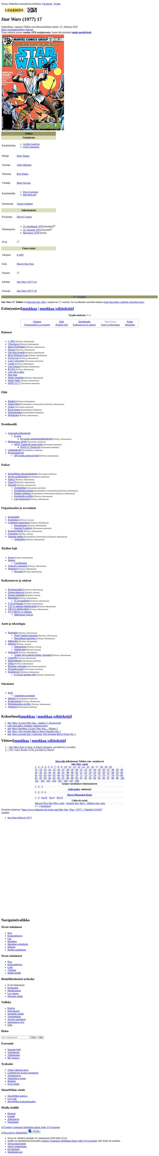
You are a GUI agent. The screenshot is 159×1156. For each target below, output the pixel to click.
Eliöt (61, 321)
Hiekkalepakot (15, 412)
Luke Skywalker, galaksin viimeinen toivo (124, 302)
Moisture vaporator (17, 666)
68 (67, 775)
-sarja (79, 764)
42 (40, 772)
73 (90, 775)
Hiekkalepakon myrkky (19, 704)
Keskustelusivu (14, 935)
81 (36, 778)
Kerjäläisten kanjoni (24, 490)
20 (110, 767)
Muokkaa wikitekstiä (17, 944)
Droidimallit (84, 321)
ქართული (13, 1119)
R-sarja (17, 436)
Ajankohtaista (14, 1016)
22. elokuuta (29, 230)
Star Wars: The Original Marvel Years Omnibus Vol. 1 (34, 731)
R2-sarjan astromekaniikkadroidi (36, 438)
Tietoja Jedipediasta (17, 1146)
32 (85, 769)
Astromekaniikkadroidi (19, 433)
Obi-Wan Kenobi (16, 352)
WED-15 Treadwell (30, 447)
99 (117, 778)
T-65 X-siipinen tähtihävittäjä (22, 606)
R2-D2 (11, 369)
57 (108, 772)
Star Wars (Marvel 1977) (19, 817)
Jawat (11, 557)
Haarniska (13, 632)
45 (54, 772)
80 (121, 775)
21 (36, 769)
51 (81, 772)
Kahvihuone (13, 1011)
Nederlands (13, 1122)
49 (72, 772)
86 (58, 778)
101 (37, 781)
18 (101, 767)
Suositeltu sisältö (15, 1013)
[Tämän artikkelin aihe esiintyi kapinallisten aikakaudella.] (30, 11)
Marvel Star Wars (25, 264)
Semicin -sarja (85, 803)
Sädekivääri (20, 649)
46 (58, 772)
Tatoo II (12, 482)
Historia (11, 947)
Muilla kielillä (14, 973)
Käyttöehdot (13, 1149)
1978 (40, 226)
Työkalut (11, 970)
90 (76, 778)
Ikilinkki (11, 1081)
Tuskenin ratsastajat (17, 566)
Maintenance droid (17, 441)
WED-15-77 (14, 383)
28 (67, 769)
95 (99, 778)
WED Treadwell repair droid (28, 444)
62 (40, 775)
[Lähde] (82, 296)
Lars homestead (22, 499)
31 (81, 769)
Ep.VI (60, 797)
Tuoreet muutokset (16, 1019)
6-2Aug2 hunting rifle (25, 674)
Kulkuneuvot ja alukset (84, 324)
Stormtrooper (20, 525)
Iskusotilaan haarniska (25, 638)
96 (103, 778)
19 (106, 767)
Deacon (12, 349)
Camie (11, 363)
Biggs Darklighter (16, 347)
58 (112, 772)
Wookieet (12, 568)
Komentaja (13, 519)
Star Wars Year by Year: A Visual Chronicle (30, 747)
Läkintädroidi (14, 450)
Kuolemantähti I (16, 589)
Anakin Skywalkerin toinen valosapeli (33, 655)
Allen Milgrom (24, 165)
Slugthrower (14, 672)
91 (81, 778)
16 (92, 767)
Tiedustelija (19, 539)
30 (76, 769)
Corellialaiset (20, 563)
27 (63, 769)
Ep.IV (44, 797)
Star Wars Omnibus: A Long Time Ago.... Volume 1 (32, 728)
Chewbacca (13, 344)
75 (99, 775)
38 (112, 769)
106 (65, 781)
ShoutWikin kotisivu (17, 1096)
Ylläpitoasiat (13, 1055)
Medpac (12, 698)
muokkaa (29, 309)
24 (49, 769)
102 (42, 781)
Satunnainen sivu (15, 1022)
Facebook (47, 3)
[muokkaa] (45, 806)
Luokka (5, 812)
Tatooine (12, 485)
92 (85, 778)
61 (36, 775)
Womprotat (13, 415)
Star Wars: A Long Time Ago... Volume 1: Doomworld (34, 723)
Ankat (11, 406)
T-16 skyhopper (15, 603)
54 (94, 772)
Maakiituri (13, 598)
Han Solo (12, 374)
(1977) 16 (27, 282)
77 (108, 775)
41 (36, 772)
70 (76, 775)
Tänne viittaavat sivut (17, 1070)
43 (45, 772)
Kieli (10, 692)
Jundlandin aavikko (23, 496)
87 (63, 778)
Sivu (9, 933)
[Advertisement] (24, 868)
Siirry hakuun (26, 29)
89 (72, 778)
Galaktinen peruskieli (24, 695)
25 (54, 769)
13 (79, 767)
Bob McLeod (29, 194)
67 (63, 775)
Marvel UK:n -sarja (49, 803)
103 (48, 781)
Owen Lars (13, 358)
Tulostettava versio (16, 1078)
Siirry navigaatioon (10, 29)
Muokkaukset (14, 990)
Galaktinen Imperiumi (18, 522)
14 (83, 767)
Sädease (12, 644)
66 (58, 775)
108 (77, 781)
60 (121, 772)
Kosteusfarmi (14, 701)
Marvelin (36, 302)
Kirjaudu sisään (15, 996)
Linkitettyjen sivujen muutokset (22, 1072)
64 (49, 775)
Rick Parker (22, 174)
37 (108, 769)
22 (40, 769)
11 (70, 767)
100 (122, 778)
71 (81, 775)
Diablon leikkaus (22, 493)
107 (71, 781)
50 (76, 772)
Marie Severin (24, 183)
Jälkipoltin (13, 641)
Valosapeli (13, 652)
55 (99, 772)
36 (103, 769)
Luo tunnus (13, 993)
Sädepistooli (20, 646)
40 (121, 769)
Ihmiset (11, 560)
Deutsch (11, 1113)
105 (60, 781)
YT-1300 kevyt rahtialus (20, 612)
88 (67, 778)
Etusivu (11, 1008)
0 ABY (20, 255)
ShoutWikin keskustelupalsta (21, 1101)
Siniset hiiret (14, 404)
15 (88, 767)
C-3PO (11, 341)
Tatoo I (11, 479)
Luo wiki (11, 1098)
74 (94, 775)
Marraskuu (28, 232)
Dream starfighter (16, 595)
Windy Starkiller (16, 377)
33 (90, 769)
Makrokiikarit (14, 660)
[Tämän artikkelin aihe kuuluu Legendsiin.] (14, 11)
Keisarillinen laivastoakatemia (22, 473)
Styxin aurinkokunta (18, 476)
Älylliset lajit (61, 324)
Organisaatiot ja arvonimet (37, 324)
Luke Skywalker (16, 372)
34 (94, 769)
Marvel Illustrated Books (79, 795)
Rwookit (18, 571)
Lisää (10, 967)
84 (49, 778)
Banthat (12, 401)
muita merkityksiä (81, 32)
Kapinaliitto (13, 517)
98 (112, 778)
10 (65, 767)
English (11, 1116)
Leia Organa (14, 366)
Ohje (9, 1025)
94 (94, 778)
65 (54, 775)
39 (117, 769)
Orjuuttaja (13, 533)
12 (74, 767)
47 (63, 772)
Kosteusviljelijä (15, 531)
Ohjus (11, 663)
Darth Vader (14, 380)
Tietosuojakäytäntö (16, 1143)
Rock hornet (14, 409)
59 (117, 772)
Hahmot (37, 321)
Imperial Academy (23, 528)
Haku (5, 1031)
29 (72, 769)
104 (54, 781)
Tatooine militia (15, 536)
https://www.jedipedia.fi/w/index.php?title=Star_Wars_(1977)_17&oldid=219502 (62, 809)
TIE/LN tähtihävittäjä (18, 609)
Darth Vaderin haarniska (26, 635)
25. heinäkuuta (30, 226)
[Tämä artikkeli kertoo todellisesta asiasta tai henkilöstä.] (34, 11)
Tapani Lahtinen (25, 203)
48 (67, 772)
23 (45, 769)
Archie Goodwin (31, 144)
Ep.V (52, 797)
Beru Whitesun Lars (18, 355)
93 (90, 778)
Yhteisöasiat (13, 1052)
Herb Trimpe (23, 156)
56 (103, 772)
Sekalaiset (130, 324)
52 (85, 772)
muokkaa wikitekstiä (56, 309)
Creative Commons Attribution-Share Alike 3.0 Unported (69, 1141)
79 (117, 775)
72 (85, 775)
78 (112, 775)
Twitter (57, 3)
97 (108, 778)
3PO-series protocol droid (26, 455)
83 (45, 778)
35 (99, 769)
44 (49, 772)
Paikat (130, 321)
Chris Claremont (31, 147)
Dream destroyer (16, 592)
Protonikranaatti (15, 669)
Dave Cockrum (30, 192)
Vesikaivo (13, 706)
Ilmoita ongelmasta (16, 949)
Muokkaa (12, 941)
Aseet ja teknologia (110, 324)
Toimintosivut (14, 1075)
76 (103, 775)
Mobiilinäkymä (14, 1152)
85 (54, 778)
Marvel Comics (24, 216)
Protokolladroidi (16, 452)
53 (90, 772)
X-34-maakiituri (22, 600)
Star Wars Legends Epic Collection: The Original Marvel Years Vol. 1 (41, 734)
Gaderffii (12, 658)
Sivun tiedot (13, 1084)
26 (58, 769)
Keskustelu (12, 988)
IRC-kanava (13, 1058)
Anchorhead (20, 487)
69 (72, 775)
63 (45, 775)
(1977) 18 (27, 291)
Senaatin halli (14, 1049)
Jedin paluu (74, 789)
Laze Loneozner (16, 360)
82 (40, 778)
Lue (9, 938)
